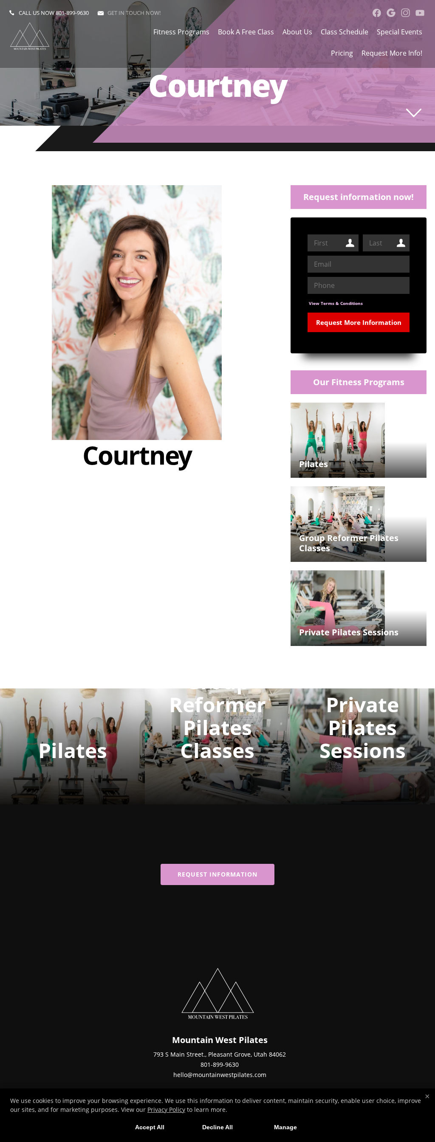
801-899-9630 (72, 13)
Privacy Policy (166, 1109)
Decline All (217, 1127)
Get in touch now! (134, 13)
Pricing (342, 53)
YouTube (420, 12)
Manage (285, 1127)
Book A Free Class (246, 32)
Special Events (399, 32)
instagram (405, 12)
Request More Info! (392, 53)
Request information (217, 874)
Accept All (149, 1127)
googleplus (391, 12)
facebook (376, 12)
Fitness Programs (181, 32)
